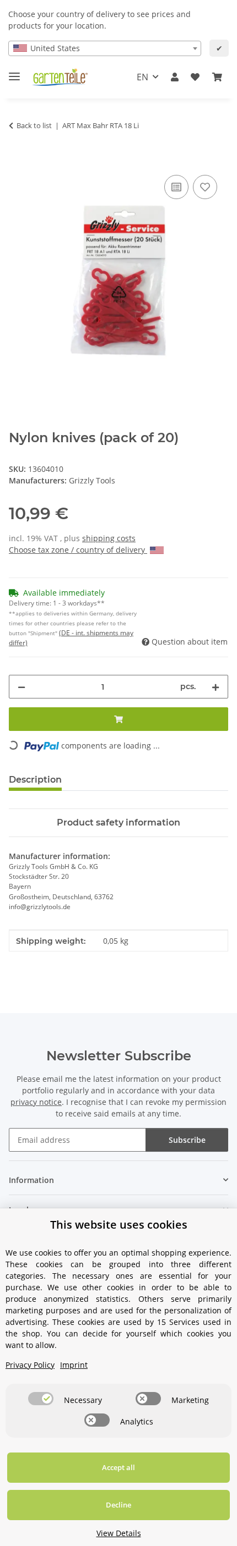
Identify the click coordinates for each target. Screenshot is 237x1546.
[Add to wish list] (205, 187)
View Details (118, 1533)
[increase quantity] (215, 686)
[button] (175, 77)
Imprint (74, 1365)
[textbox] (105, 48)
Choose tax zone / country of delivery (78, 549)
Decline (118, 1505)
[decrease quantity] (21, 686)
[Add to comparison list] (176, 187)
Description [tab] (35, 779)
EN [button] (142, 77)
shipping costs (109, 538)
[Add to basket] (17, 160)
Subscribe (187, 1140)
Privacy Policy (30, 1365)
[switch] (40, 1398)
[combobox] (104, 48)
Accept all (118, 1467)
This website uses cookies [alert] (118, 1224)
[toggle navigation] (14, 72)
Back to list (34, 125)
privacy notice (36, 1102)
